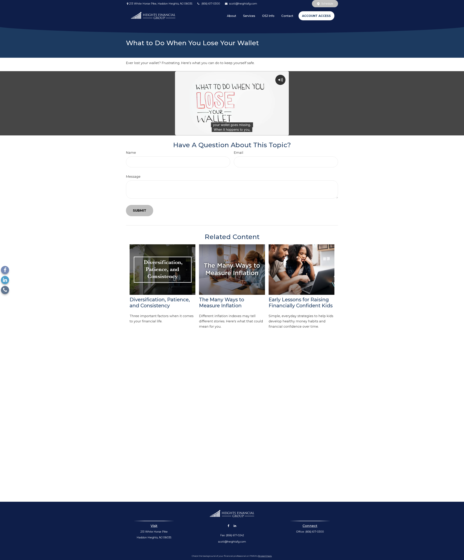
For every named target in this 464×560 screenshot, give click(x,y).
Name (131, 153)
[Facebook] (5, 270)
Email (238, 153)
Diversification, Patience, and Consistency (160, 303)
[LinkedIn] (5, 280)
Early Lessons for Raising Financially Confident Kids (301, 303)
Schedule (327, 3)
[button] (231, 15)
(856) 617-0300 (210, 3)
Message (133, 177)
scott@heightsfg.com (243, 3)
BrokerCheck (265, 556)
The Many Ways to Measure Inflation (221, 303)
